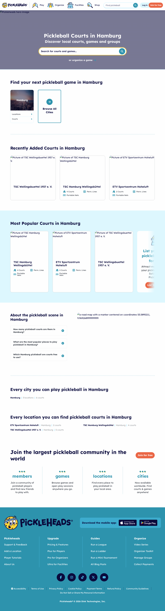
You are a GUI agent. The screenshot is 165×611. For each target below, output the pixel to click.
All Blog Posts (98, 564)
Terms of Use (37, 588)
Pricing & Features (57, 544)
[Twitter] (93, 577)
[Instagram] (72, 577)
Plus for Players (56, 551)
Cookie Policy (74, 588)
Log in (145, 5)
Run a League (99, 544)
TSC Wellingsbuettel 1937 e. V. (33, 186)
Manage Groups (143, 557)
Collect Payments (144, 564)
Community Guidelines (137, 588)
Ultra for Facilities (57, 564)
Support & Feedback (15, 544)
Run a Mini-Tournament (104, 557)
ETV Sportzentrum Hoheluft (130, 186)
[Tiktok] (82, 577)
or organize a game (81, 60)
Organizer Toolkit (143, 551)
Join (155, 5)
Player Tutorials (12, 557)
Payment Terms (94, 588)
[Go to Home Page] (14, 5)
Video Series (141, 544)
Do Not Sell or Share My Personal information (82, 592)
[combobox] (118, 5)
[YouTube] (104, 577)
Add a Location (12, 551)
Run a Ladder (98, 551)
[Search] (135, 5)
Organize (59, 5)
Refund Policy (114, 588)
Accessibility (20, 588)
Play (42, 5)
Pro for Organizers (57, 557)
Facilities (79, 5)
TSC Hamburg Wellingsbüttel (82, 186)
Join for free (145, 455)
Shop (97, 5)
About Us (9, 564)
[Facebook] (61, 577)
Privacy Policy (56, 588)
